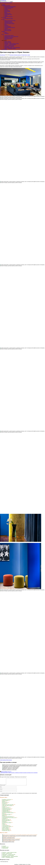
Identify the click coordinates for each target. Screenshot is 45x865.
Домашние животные (8, 16)
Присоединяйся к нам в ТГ (6, 771)
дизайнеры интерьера (19, 772)
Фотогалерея (4, 49)
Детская (5, 15)
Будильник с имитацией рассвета (8, 837)
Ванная (5, 12)
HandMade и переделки (8, 37)
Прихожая (6, 25)
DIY (3, 34)
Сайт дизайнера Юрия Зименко (6, 759)
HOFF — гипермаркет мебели (10, 48)
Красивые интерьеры (6, 5)
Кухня (5, 24)
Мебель (3, 31)
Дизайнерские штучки (8, 22)
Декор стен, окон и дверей (9, 23)
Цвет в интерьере (7, 29)
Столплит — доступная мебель (10, 44)
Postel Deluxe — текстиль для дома (8, 854)
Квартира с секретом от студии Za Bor (9, 769)
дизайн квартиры (11, 772)
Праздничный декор (8, 38)
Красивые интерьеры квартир (10, 6)
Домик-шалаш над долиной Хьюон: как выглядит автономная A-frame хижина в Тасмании (19, 765)
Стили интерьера (7, 26)
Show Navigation (3, 2)
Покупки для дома (7, 42)
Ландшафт (4, 17)
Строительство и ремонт (9, 35)
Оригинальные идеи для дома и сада (11, 36)
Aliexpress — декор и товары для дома (11, 43)
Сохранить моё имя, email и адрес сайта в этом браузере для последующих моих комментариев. (19, 793)
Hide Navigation (9, 2)
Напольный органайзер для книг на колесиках (11, 839)
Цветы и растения (7, 30)
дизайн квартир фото (4, 772)
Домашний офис (7, 13)
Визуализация (7, 10)
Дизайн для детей (7, 8)
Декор (3, 19)
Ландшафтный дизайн (8, 18)
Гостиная (6, 9)
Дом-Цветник (2, 54)
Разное (5, 39)
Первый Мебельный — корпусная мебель (12, 47)
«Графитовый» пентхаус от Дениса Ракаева (10, 767)
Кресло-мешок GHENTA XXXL (8, 841)
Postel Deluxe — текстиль (9, 46)
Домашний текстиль (8, 21)
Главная (3, 4)
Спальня (6, 28)
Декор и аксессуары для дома (9, 20)
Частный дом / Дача (8, 14)
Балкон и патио (7, 11)
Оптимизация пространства (9, 27)
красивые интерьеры (27, 772)
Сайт (1, 791)
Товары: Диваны (7, 41)
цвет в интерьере (34, 772)
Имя (1, 786)
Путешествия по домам (8, 7)
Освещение (6, 33)
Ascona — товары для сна (9, 45)
